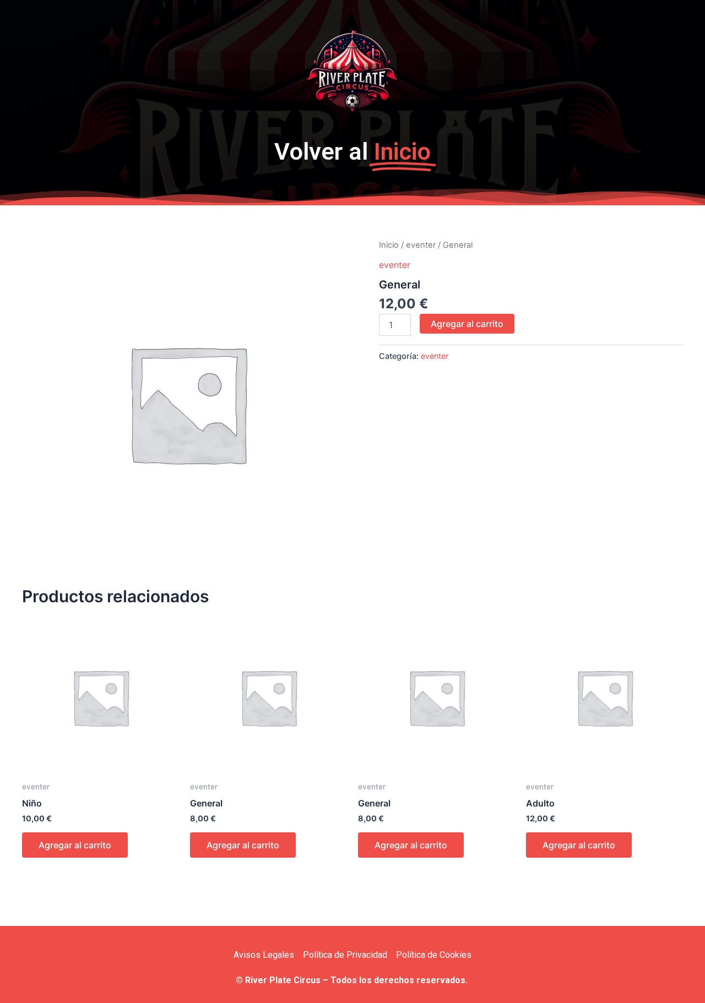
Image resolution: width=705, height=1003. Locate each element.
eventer (421, 245)
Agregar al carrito (467, 323)
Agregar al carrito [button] (75, 845)
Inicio (389, 245)
